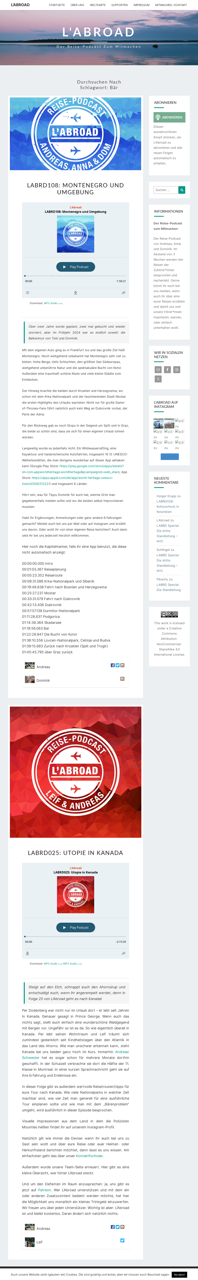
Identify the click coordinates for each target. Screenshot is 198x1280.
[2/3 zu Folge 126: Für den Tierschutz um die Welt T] (159, 434)
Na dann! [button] (179, 1274)
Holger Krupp (166, 496)
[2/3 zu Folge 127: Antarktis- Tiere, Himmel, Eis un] (159, 423)
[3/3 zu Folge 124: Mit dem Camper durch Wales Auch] (180, 445)
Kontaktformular (89, 1156)
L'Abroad (20, 5)
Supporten (119, 5)
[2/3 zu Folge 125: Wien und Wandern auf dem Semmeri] (159, 445)
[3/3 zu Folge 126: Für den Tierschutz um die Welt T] (180, 423)
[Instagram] (121, 667)
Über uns (77, 5)
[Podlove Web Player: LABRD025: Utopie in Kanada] (75, 911)
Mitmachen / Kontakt (171, 5)
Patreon (44, 1190)
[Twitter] (117, 667)
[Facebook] (112, 667)
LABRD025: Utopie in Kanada (75, 853)
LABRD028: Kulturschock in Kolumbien (168, 506)
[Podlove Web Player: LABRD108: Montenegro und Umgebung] (75, 250)
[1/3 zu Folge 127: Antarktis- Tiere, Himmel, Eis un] (169, 423)
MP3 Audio (53, 303)
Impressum (141, 5)
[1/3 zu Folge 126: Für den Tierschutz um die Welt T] (169, 434)
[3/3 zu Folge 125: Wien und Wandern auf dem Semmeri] (180, 434)
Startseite (57, 5)
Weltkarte (98, 5)
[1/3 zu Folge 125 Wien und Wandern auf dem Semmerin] (169, 445)
